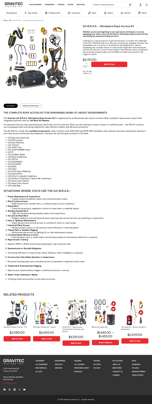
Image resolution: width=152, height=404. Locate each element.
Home (5, 20)
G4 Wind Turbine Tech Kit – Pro (15, 327)
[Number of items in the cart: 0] (146, 5)
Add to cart (109, 64)
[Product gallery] (37, 57)
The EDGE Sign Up (9, 383)
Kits (10, 20)
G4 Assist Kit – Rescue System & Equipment (133, 328)
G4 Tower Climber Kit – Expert (44, 327)
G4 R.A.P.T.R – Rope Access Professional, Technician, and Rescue (73, 329)
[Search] (130, 4)
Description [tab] (10, 106)
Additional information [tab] (31, 106)
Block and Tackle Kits (100, 327)
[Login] (140, 5)
